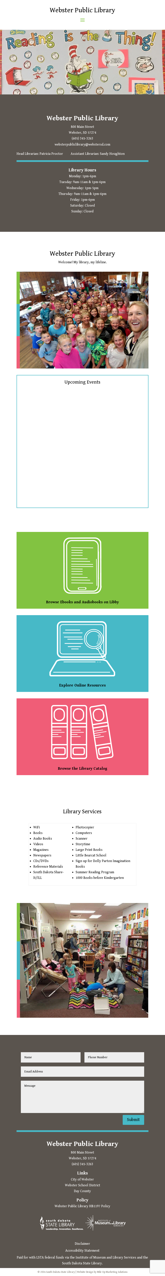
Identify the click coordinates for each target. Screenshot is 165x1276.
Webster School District (82, 1185)
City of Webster (82, 1179)
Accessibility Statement (82, 1251)
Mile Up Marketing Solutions (112, 1272)
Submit (133, 1119)
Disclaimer (82, 1244)
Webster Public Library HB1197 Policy (82, 1206)
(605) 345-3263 (82, 138)
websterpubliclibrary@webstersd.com (82, 145)
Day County (82, 1191)
